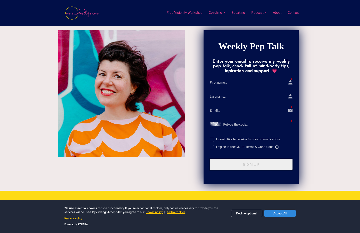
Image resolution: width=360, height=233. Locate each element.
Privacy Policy (73, 218)
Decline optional (246, 213)
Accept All (280, 213)
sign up (251, 164)
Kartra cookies (176, 212)
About (277, 13)
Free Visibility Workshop (184, 13)
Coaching (215, 13)
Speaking (238, 13)
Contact (293, 13)
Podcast (257, 13)
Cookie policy (154, 212)
